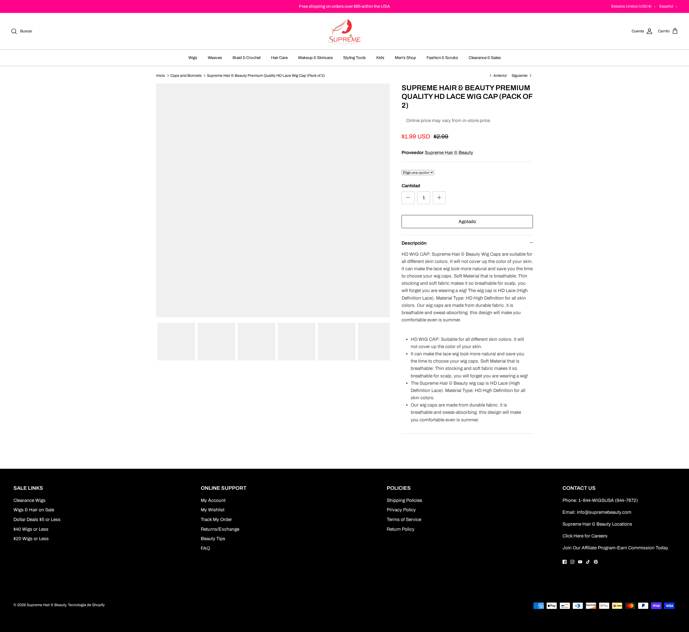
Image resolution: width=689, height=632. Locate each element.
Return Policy (400, 529)
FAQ (205, 548)
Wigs (192, 57)
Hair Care (279, 57)
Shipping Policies (404, 500)
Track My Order (216, 519)
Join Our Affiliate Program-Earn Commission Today (615, 547)
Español (666, 6)
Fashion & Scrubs (442, 57)
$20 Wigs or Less (31, 538)
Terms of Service (404, 519)
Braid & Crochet (247, 57)
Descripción (414, 243)
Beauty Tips (213, 538)
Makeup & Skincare (315, 57)
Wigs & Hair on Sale (33, 509)
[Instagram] (572, 562)
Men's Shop (405, 57)
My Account (213, 500)
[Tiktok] (588, 562)
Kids (380, 57)
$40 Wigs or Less (30, 529)
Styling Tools (354, 57)
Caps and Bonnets (186, 75)
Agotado (467, 221)
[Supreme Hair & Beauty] (344, 31)
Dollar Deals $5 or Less (37, 519)
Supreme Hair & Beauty (449, 152)
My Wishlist (212, 509)
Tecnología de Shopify (86, 605)
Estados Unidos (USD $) (631, 6)
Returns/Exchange (220, 529)
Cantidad (411, 185)
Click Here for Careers (585, 536)
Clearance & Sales (485, 57)
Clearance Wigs (29, 500)
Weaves (215, 57)
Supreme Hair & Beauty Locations (597, 524)
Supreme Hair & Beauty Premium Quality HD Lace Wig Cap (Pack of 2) (266, 75)
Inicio (160, 75)
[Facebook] (565, 562)
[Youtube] (580, 562)
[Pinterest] (596, 562)
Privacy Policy (401, 509)
